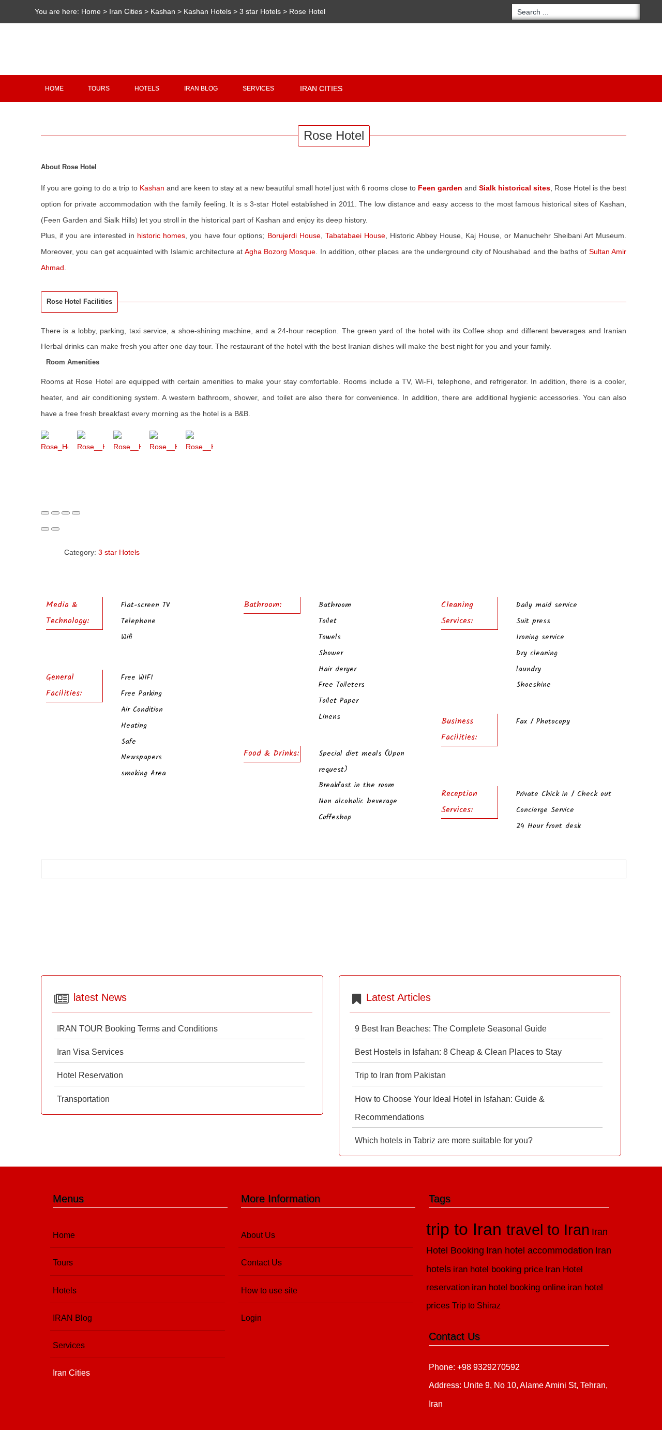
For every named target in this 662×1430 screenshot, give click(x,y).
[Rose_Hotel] (54, 443)
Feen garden (440, 188)
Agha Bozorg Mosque (280, 251)
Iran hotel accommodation (539, 1250)
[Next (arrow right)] (55, 528)
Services (258, 88)
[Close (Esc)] (45, 512)
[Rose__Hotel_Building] (90, 443)
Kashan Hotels (208, 11)
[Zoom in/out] (76, 512)
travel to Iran (548, 1229)
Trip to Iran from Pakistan (400, 1075)
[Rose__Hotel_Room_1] (199, 443)
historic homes (161, 235)
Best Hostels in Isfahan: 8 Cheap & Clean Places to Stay (458, 1052)
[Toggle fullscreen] (66, 512)
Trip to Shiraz (476, 1305)
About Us (258, 1235)
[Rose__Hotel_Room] (163, 443)
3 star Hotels (260, 11)
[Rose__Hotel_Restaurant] (127, 443)
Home (91, 11)
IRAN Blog (201, 88)
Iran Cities (321, 88)
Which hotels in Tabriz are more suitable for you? (444, 1140)
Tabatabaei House (355, 235)
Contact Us (261, 1262)
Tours (99, 88)
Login (251, 1318)
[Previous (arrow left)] (45, 528)
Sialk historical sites (514, 188)
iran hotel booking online (518, 1287)
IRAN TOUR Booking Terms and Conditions (137, 1028)
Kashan (163, 11)
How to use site (269, 1290)
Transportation (83, 1099)
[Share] (55, 512)
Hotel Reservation (90, 1075)
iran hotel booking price (498, 1269)
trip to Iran (466, 1229)
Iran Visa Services (90, 1052)
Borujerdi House (294, 235)
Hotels (146, 88)
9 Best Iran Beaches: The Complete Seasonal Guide (451, 1028)
